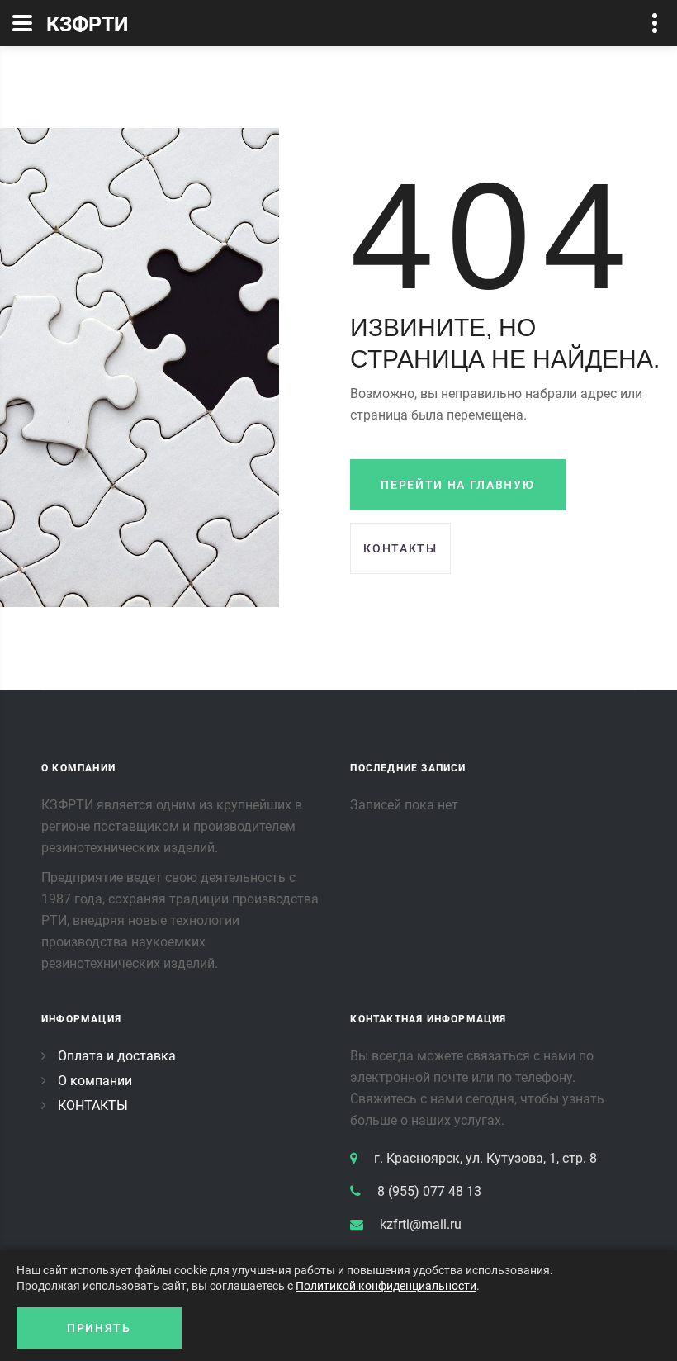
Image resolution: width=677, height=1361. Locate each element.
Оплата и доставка (117, 1056)
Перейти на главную (457, 484)
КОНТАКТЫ (93, 1105)
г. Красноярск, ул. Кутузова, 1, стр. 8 (485, 1158)
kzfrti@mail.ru (421, 1224)
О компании (95, 1080)
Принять (99, 1328)
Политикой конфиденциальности (386, 1285)
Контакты (400, 548)
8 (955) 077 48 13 (429, 1191)
